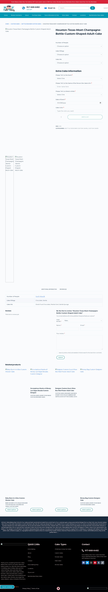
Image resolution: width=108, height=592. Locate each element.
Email (82, 325)
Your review (60, 333)
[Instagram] (91, 562)
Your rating (58, 320)
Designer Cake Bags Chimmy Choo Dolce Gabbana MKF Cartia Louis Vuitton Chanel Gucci (66, 395)
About (27, 15)
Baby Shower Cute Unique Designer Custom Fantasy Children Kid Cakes (16, 504)
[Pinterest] (95, 562)
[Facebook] (83, 562)
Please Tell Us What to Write (65, 91)
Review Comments (16, 15)
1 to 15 (37, 296)
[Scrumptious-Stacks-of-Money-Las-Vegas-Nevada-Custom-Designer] (41, 376)
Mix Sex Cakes (59, 564)
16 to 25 (42, 296)
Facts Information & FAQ (52, 15)
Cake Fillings (60, 51)
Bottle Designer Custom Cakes (76, 128)
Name (58, 325)
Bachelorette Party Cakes (96, 15)
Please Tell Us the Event (64, 75)
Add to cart (85, 117)
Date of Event (60, 99)
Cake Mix (59, 59)
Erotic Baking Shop (33, 564)
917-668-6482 (33, 7)
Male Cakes (58, 560)
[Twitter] (87, 562)
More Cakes (65, 15)
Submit (60, 357)
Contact (74, 15)
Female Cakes (59, 557)
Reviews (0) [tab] (63, 289)
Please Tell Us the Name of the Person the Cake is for (74, 83)
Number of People (62, 42)
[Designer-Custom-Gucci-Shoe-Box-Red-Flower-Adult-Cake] (66, 376)
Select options (11, 509)
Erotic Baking (31, 549)
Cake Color (60, 107)
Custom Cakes (93, 128)
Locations (83, 15)
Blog (29, 557)
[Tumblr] (98, 562)
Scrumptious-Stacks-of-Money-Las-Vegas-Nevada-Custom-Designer (40, 390)
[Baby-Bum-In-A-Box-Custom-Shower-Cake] (16, 431)
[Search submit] (92, 8)
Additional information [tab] (49, 289)
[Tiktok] (102, 562)
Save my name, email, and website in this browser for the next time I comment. (80, 352)
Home (6, 15)
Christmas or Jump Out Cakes (63, 549)
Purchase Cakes (36, 15)
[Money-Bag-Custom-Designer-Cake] (91, 431)
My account (31, 572)
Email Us (51, 8)
